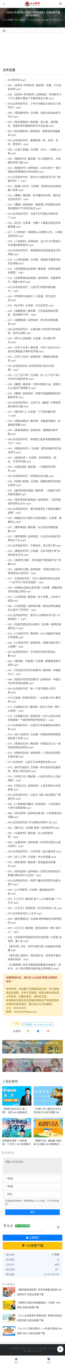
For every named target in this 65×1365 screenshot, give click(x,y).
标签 (48, 1362)
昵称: (10, 1178)
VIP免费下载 (34, 1245)
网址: (10, 1194)
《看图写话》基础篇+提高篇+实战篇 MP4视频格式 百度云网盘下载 (48, 1144)
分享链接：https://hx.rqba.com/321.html (38, 1024)
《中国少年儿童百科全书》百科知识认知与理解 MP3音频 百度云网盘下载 (48, 1112)
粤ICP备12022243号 (32, 1351)
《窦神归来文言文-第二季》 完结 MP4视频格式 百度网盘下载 (16, 1112)
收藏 (16, 1023)
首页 (16, 1362)
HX (60, 20)
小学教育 (10, 20)
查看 (56, 1254)
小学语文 (22, 20)
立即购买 (33, 1237)
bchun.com (32, 1348)
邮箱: (10, 1186)
